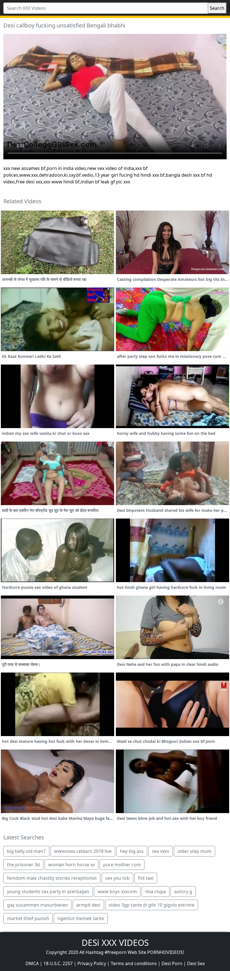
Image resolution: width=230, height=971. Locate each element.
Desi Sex (196, 963)
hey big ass (132, 851)
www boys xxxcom (117, 891)
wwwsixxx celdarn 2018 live (83, 851)
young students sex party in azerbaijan (48, 891)
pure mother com (122, 865)
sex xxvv (160, 851)
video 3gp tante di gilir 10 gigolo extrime (151, 905)
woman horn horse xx (71, 865)
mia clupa (155, 891)
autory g (183, 891)
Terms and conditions (134, 963)
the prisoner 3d (23, 865)
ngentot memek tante (81, 918)
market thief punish (28, 918)
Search (217, 8)
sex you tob (117, 878)
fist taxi (145, 878)
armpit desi (88, 905)
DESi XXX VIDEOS (115, 942)
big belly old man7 (26, 851)
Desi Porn (172, 963)
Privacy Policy (91, 963)
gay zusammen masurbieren (37, 905)
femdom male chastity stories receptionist (52, 878)
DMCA (32, 963)
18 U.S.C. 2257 (58, 963)
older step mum (194, 851)
